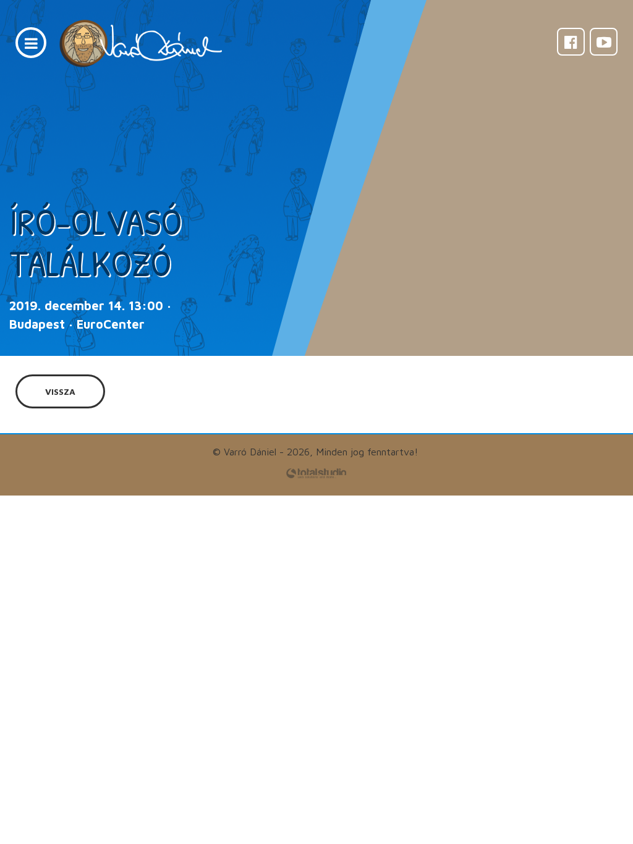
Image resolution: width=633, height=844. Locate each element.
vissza (60, 391)
